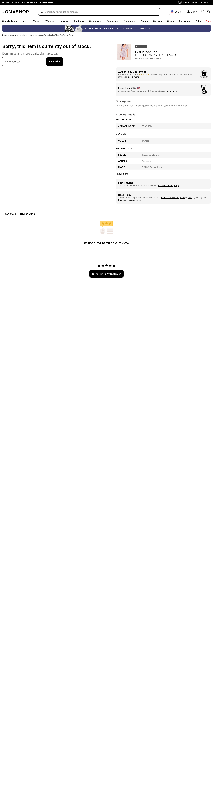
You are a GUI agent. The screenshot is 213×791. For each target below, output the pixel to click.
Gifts (198, 21)
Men (25, 21)
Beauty (144, 21)
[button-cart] (208, 11)
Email (182, 197)
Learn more (133, 77)
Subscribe (55, 61)
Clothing (157, 21)
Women (36, 21)
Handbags (78, 21)
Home (4, 35)
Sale (208, 21)
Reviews (9, 214)
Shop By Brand (9, 21)
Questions (26, 214)
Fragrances (129, 21)
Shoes (170, 21)
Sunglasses (95, 21)
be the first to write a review (106, 274)
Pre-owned (185, 21)
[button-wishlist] (202, 11)
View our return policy (168, 185)
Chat (190, 197)
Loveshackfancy (25, 35)
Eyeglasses (112, 21)
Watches (49, 21)
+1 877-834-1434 (170, 197)
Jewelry (64, 21)
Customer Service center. (130, 200)
